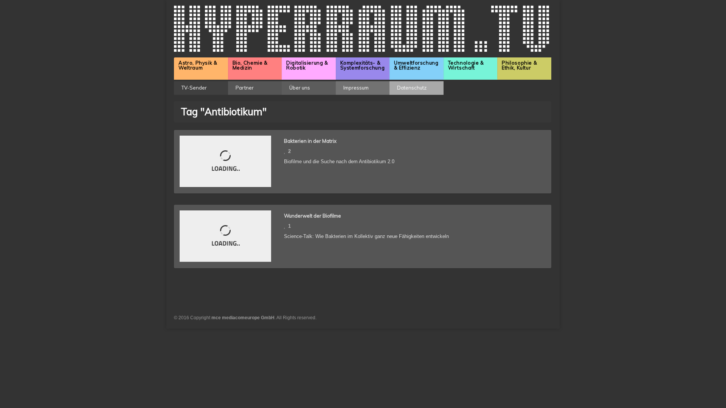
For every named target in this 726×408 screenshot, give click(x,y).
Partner (245, 88)
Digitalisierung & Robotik (307, 65)
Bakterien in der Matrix (310, 141)
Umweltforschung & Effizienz (416, 65)
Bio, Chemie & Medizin (250, 65)
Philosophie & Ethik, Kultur (519, 65)
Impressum (356, 88)
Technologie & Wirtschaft (466, 65)
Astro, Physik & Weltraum (197, 65)
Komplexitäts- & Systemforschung (362, 65)
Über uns (299, 88)
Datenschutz (412, 88)
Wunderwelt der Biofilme (312, 216)
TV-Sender (194, 88)
